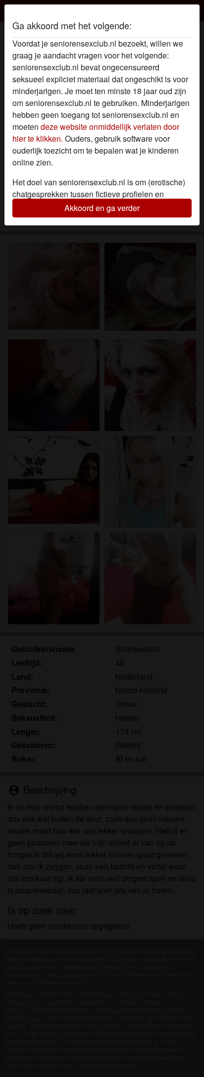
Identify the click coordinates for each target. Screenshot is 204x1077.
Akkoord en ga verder (102, 208)
